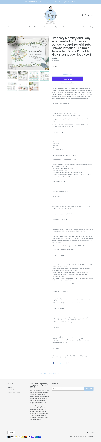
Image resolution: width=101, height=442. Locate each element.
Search (9, 387)
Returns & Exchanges (14, 392)
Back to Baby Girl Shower (52, 373)
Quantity (54, 66)
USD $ (93, 15)
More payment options (67, 83)
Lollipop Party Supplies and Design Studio (83, 436)
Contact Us (10, 389)
